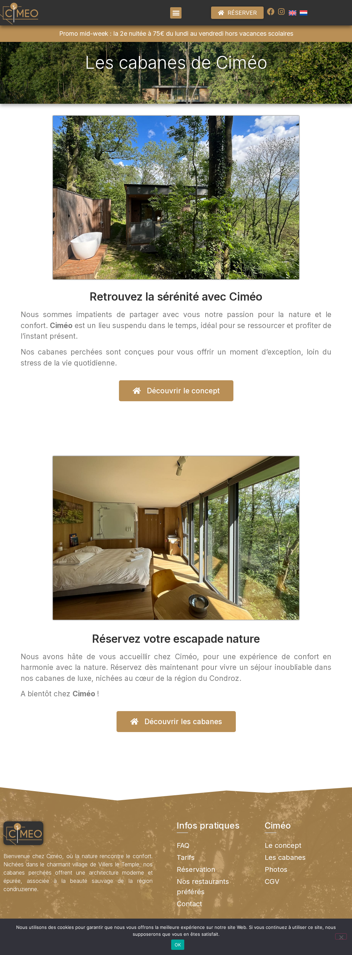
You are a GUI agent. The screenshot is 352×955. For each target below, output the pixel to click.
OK (178, 944)
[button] (176, 13)
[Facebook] (271, 11)
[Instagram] (281, 11)
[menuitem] (292, 13)
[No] (341, 936)
